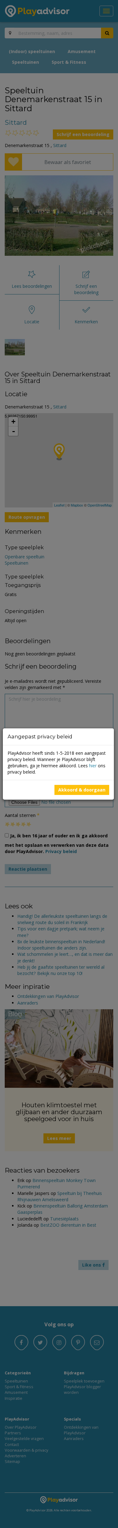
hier (93, 766)
